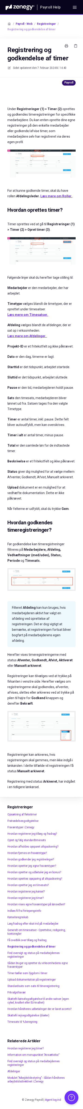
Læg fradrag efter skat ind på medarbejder (32, 923)
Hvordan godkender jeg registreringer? (30, 859)
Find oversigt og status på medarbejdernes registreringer (33, 954)
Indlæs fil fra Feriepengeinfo (24, 910)
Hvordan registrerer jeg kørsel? (26, 891)
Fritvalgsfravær (16, 992)
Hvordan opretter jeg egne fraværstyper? (31, 865)
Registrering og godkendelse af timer (31, 29)
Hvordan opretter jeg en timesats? (28, 885)
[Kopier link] (75, 46)
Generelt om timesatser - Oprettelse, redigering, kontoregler (36, 931)
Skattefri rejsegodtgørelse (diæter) (28, 1015)
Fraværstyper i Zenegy (20, 827)
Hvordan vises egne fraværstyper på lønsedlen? (36, 904)
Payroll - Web (24, 23)
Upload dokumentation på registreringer (31, 979)
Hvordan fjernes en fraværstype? (27, 853)
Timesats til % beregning (22, 1021)
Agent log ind (53, 1099)
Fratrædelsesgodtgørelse (22, 821)
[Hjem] (20, 7)
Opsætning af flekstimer (22, 814)
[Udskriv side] (66, 46)
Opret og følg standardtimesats (26, 840)
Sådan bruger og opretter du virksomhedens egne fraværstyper (37, 965)
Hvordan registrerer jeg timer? (25, 898)
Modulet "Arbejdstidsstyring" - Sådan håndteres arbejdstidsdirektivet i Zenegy (36, 1079)
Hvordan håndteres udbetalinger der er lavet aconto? (39, 1009)
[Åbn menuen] (74, 7)
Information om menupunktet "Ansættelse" (33, 1054)
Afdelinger (13, 1071)
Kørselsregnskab (17, 917)
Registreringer (46, 23)
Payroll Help (50, 7)
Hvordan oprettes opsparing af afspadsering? (34, 878)
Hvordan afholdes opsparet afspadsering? (32, 846)
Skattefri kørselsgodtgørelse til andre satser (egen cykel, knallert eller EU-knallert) (38, 1000)
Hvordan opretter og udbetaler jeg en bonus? (34, 872)
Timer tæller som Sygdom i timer (27, 973)
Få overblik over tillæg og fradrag (27, 940)
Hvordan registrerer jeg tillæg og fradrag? (32, 833)
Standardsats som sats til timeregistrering (33, 986)
